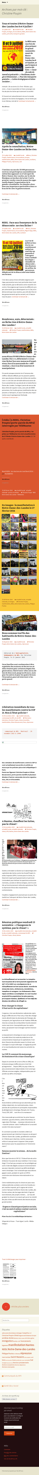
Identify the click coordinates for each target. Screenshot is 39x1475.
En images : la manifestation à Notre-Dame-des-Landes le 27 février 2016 (18, 508)
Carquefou (25, 1333)
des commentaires (11, 1456)
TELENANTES (9, 474)
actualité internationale (25, 827)
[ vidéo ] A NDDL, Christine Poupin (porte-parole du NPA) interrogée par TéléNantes (18, 423)
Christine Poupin (16, 330)
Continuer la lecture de (27, 101)
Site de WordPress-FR (10, 1459)
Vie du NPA (18, 718)
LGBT (19, 1341)
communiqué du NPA (8, 718)
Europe (27, 157)
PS (14, 1353)
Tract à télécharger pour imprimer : (14, 1259)
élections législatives (20, 1365)
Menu (4, 2)
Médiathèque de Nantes (30, 971)
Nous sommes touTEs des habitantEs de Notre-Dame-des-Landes (19, 636)
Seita (4, 1360)
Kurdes (15, 1341)
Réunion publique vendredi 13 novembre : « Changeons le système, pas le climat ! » (18, 925)
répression (15, 162)
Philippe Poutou (6, 162)
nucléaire (33, 159)
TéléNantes (20, 494)
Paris (24, 722)
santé (32, 1357)
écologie (9, 32)
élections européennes (8, 1365)
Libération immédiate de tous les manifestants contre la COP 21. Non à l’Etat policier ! (18, 710)
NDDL (23, 32)
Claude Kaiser (11, 157)
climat (20, 720)
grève (32, 1338)
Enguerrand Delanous (25, 1335)
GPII (7, 831)
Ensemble (26, 720)
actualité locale (19, 29)
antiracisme (5, 1333)
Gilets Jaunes (21, 1338)
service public (9, 1360)
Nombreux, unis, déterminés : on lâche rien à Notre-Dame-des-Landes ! (18, 322)
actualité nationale (23, 716)
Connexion (7, 1449)
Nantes (11, 831)
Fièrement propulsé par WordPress (12, 1471)
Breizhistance (12, 1333)
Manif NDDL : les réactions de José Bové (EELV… (18, 471)
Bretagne (19, 1333)
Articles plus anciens (17, 1306)
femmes (16, 1338)
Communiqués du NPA (12, 1375)
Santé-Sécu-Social (11, 1385)
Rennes (18, 1354)
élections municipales (8, 1367)
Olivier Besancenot (16, 722)
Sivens (14, 1360)
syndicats (18, 1360)
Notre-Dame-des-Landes (22, 159)
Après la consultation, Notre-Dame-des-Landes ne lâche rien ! (19, 149)
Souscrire (9, 1433)
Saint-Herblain (6, 1357)
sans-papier (27, 1357)
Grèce (28, 1338)
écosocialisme (17, 32)
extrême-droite (7, 1338)
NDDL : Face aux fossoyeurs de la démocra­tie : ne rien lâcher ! (19, 224)
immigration (7, 1341)
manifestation (6, 159)
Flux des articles (10, 1452)
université (27, 1360)
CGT (30, 1333)
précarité (10, 34)
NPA (18, 233)
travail (23, 1360)
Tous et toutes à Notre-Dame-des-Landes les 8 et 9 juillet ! (18, 25)
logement (5, 1345)
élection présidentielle (21, 1363)
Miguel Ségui (29, 231)
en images (11, 602)
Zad (20, 162)
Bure (29, 155)
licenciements (26, 1341)
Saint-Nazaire (17, 1356)
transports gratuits (19, 34)
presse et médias (13, 492)
